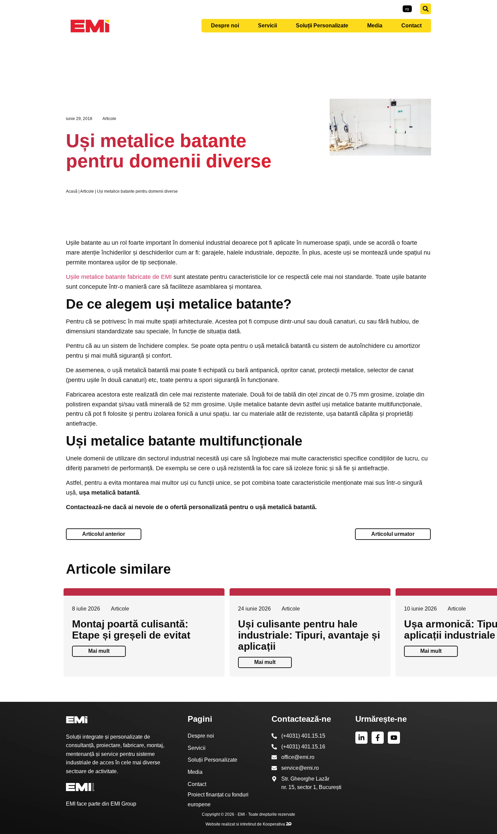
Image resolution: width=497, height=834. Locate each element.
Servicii (267, 25)
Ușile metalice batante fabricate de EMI (119, 276)
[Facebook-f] (378, 738)
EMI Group (123, 804)
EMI (241, 814)
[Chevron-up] (482, 824)
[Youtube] (394, 738)
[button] (425, 8)
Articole (109, 118)
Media (374, 25)
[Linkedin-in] (361, 738)
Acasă (71, 191)
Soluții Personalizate (322, 25)
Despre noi (225, 25)
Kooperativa (274, 824)
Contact (411, 25)
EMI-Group (387, 8)
